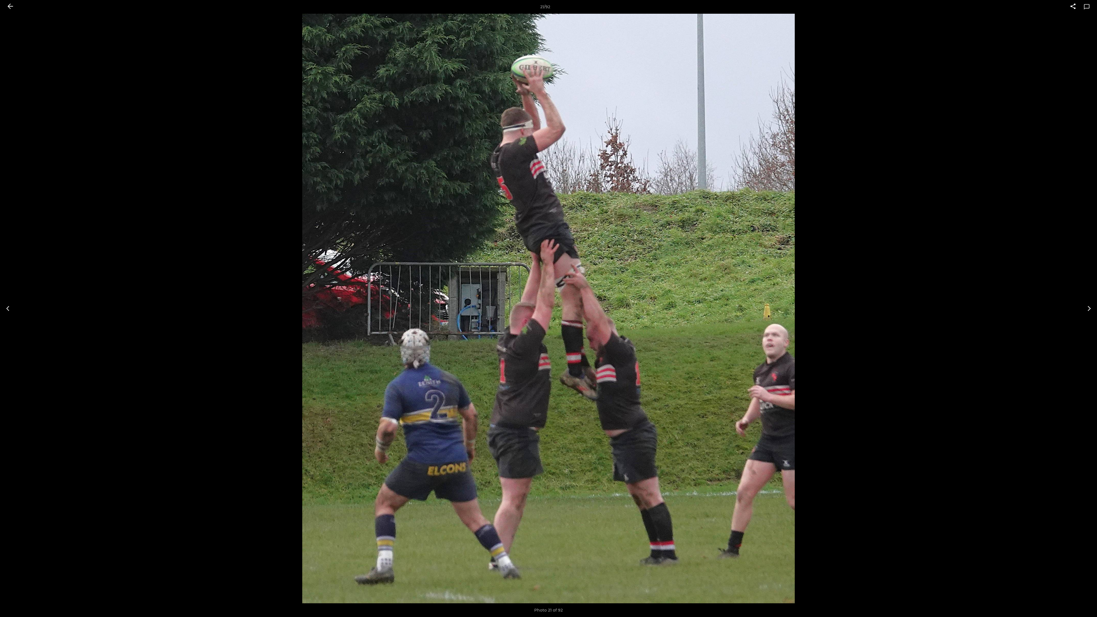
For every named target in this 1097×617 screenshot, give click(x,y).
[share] (1073, 7)
